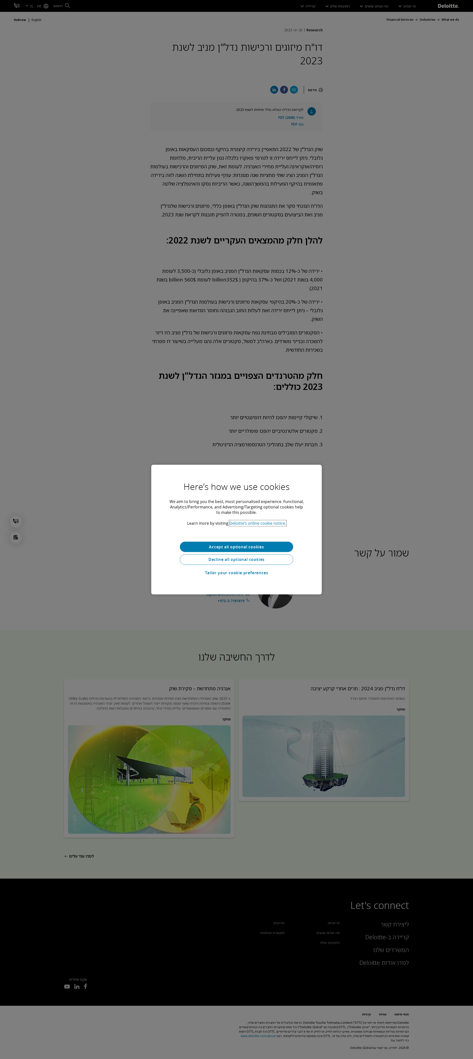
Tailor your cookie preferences (236, 572)
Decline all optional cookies (236, 559)
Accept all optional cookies (236, 546)
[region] (236, 529)
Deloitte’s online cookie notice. (257, 523)
